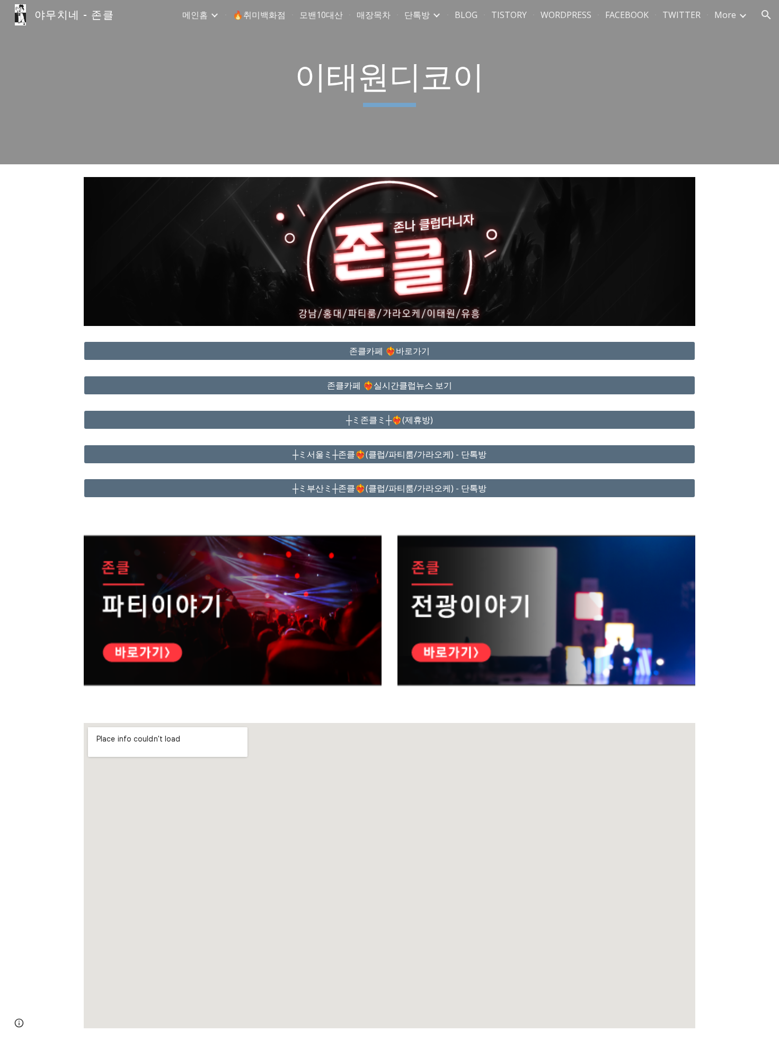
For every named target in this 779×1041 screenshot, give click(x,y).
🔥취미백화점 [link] (259, 15)
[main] (389, 82)
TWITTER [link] (681, 15)
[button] (766, 15)
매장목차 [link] (374, 15)
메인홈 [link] (195, 15)
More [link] (725, 15)
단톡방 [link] (417, 15)
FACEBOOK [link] (627, 15)
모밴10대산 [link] (321, 15)
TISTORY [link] (509, 15)
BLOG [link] (466, 15)
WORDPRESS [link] (566, 15)
